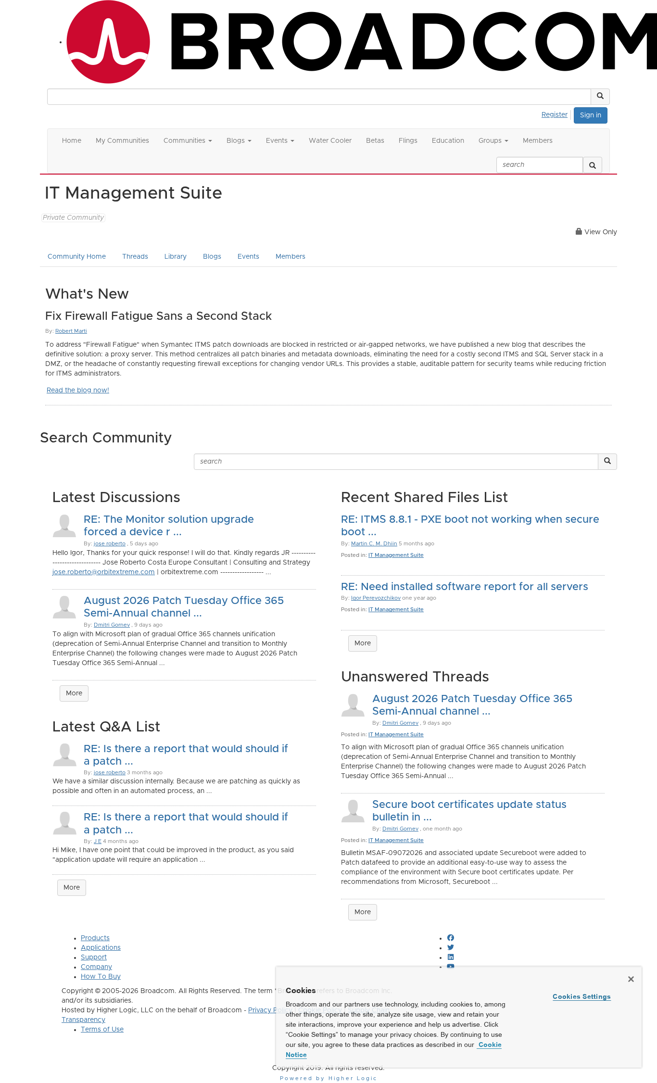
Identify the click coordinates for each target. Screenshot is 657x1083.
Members (290, 256)
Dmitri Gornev (112, 625)
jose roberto (110, 543)
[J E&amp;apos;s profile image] (64, 822)
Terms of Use (102, 1029)
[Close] (631, 979)
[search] (592, 165)
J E (97, 841)
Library (175, 256)
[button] (600, 96)
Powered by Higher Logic (329, 1078)
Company (96, 967)
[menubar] (557, 113)
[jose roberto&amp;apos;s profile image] (64, 754)
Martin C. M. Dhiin (374, 543)
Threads (135, 256)
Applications (101, 947)
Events (248, 256)
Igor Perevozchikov (376, 598)
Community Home (77, 256)
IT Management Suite (396, 555)
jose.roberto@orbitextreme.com (103, 572)
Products (95, 938)
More (74, 693)
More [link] (71, 887)
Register (555, 115)
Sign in (590, 115)
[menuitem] (557, 113)
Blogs (212, 256)
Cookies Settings (582, 996)
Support (94, 957)
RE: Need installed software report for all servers (464, 587)
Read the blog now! (78, 390)
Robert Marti (71, 331)
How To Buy (101, 976)
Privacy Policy (270, 1010)
